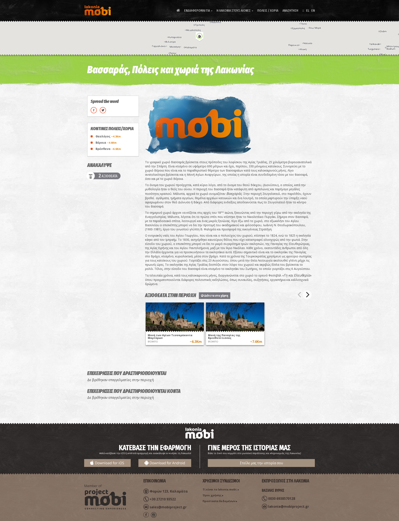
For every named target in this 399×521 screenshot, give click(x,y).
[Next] (307, 294)
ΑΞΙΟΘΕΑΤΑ (108, 176)
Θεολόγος (108, 136)
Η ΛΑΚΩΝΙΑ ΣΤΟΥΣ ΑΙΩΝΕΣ (235, 10)
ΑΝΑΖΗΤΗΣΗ (290, 10)
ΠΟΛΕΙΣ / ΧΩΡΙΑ (267, 10)
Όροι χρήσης (212, 495)
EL (307, 10)
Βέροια (106, 142)
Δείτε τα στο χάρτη (216, 296)
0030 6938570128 (281, 498)
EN (313, 10)
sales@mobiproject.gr (168, 507)
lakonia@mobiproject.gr (288, 506)
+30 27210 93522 (163, 499)
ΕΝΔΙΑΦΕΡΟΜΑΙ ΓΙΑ (198, 10)
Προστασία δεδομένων (219, 501)
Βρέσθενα (108, 149)
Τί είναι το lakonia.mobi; (220, 489)
